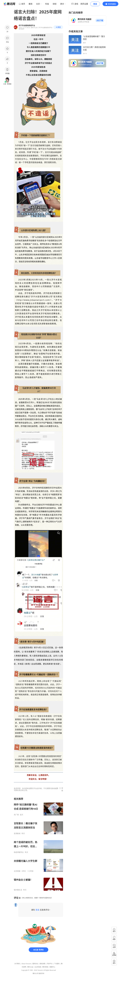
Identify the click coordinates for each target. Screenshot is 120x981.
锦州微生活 (18, 890)
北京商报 (17, 871)
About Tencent (26, 964)
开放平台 (49, 964)
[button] (99, 20)
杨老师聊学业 (19, 852)
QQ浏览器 (38, 967)
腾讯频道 (45, 967)
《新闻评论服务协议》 (45, 898)
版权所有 (41, 973)
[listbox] (38, 844)
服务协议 (35, 964)
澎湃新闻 (17, 833)
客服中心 (52, 967)
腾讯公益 (30, 967)
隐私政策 (42, 964)
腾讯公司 (35, 973)
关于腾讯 (17, 964)
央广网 (16, 814)
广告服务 (57, 964)
